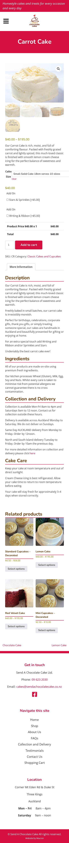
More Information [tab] (21, 267)
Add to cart (29, 245)
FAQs (34, 738)
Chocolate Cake (12, 645)
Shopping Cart (34, 762)
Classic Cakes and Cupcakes (44, 256)
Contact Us (34, 756)
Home (34, 719)
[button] (58, 69)
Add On (10, 193)
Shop (34, 726)
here (32, 453)
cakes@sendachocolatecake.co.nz (39, 686)
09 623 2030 (40, 679)
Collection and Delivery (34, 744)
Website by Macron (34, 838)
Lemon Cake (59, 645)
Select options (16, 569)
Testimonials (35, 750)
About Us (34, 732)
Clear (14, 178)
